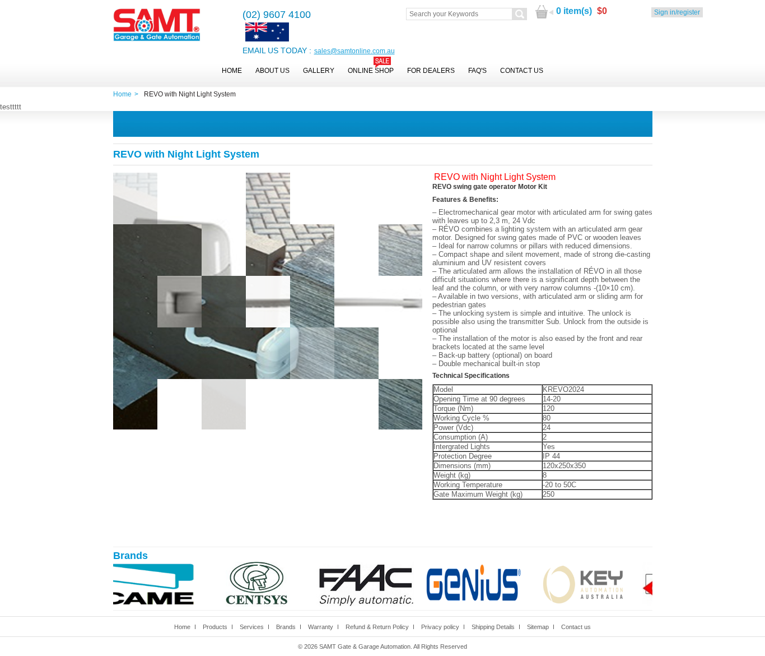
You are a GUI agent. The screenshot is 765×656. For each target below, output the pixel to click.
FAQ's (477, 71)
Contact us (576, 626)
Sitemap (538, 626)
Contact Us (521, 71)
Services (252, 626)
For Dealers (431, 71)
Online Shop (371, 71)
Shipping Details (493, 626)
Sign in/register (677, 12)
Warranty (320, 626)
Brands (286, 626)
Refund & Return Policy (377, 626)
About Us (272, 71)
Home (232, 71)
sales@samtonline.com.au (354, 51)
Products (215, 626)
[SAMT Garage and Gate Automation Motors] (156, 25)
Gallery (318, 71)
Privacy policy (440, 626)
